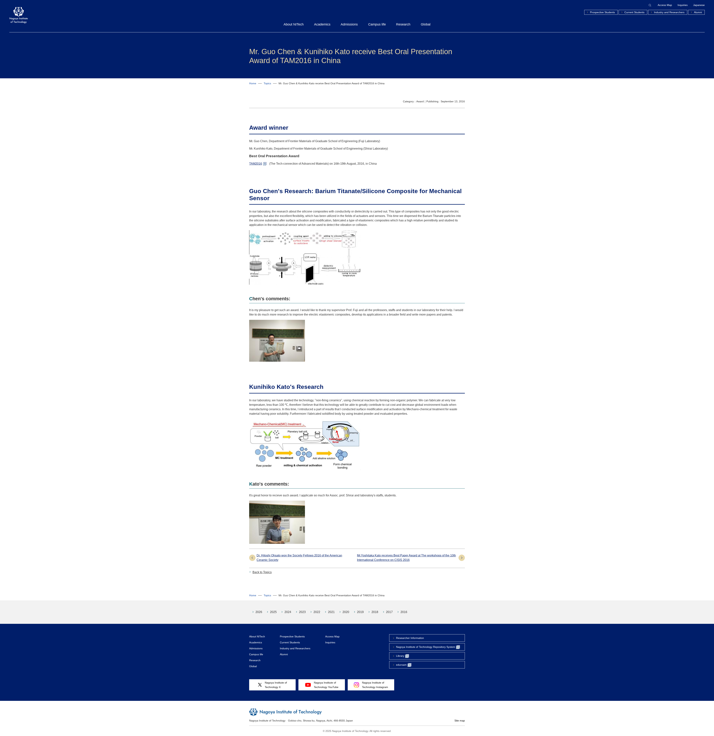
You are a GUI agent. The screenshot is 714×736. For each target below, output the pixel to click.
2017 (389, 612)
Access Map (665, 5)
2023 (302, 612)
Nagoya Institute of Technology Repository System (425, 646)
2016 (404, 612)
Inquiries (683, 5)
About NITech (294, 24)
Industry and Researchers (669, 12)
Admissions (349, 24)
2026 (258, 612)
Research (403, 24)
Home (252, 83)
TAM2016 (255, 163)
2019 (360, 612)
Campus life (377, 24)
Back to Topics (262, 572)
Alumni (698, 12)
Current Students (634, 12)
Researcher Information (410, 637)
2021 (331, 612)
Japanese (699, 5)
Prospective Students (602, 12)
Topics (267, 83)
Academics (322, 24)
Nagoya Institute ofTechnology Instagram (375, 685)
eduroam (401, 664)
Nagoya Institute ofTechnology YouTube (326, 685)
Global (425, 24)
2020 (345, 612)
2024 (287, 612)
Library (400, 655)
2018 (375, 612)
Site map (459, 720)
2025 (273, 612)
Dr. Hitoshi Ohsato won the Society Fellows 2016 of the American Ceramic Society (299, 557)
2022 (316, 612)
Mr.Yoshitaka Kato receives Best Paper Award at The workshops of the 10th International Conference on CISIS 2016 (406, 557)
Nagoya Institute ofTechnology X (276, 685)
